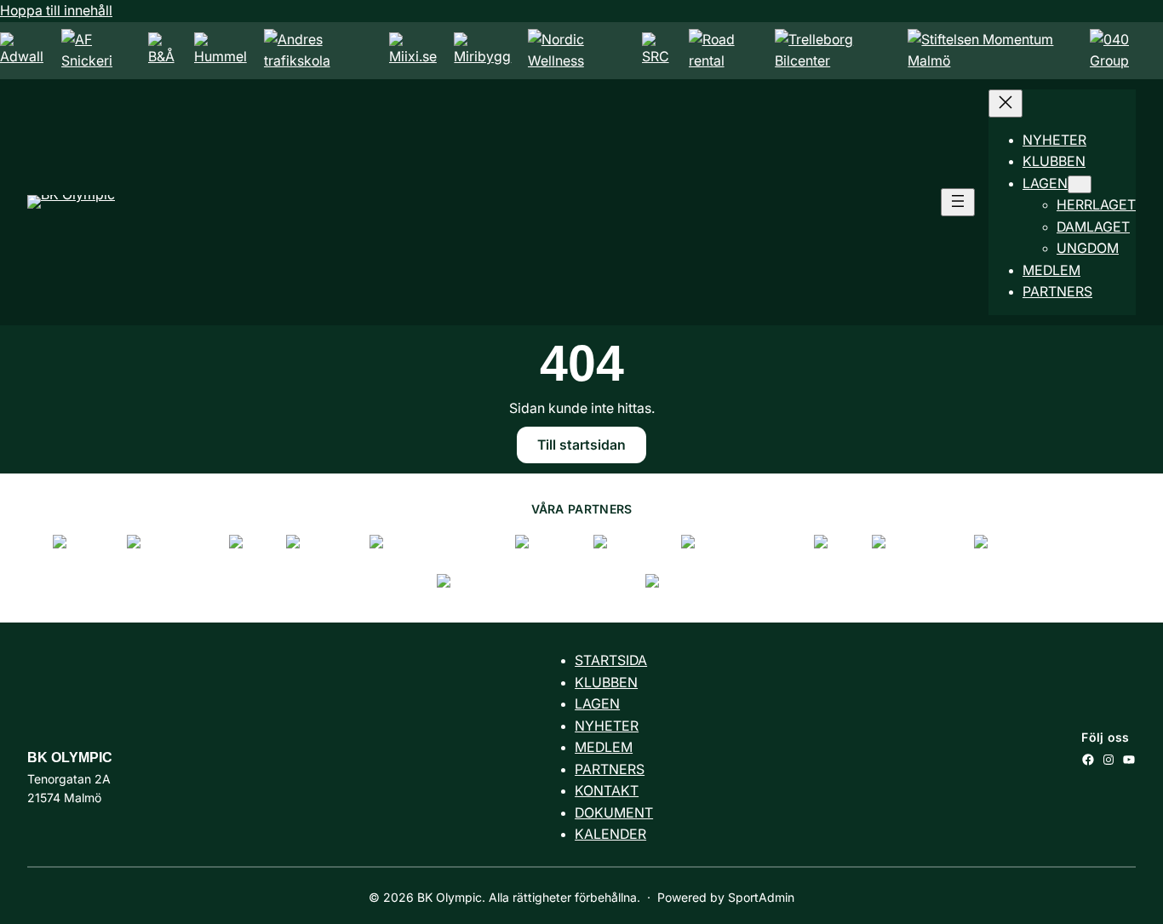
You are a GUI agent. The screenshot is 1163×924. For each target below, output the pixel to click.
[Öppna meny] (958, 202)
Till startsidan (581, 445)
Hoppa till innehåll (56, 11)
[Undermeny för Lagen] (1079, 184)
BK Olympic (69, 757)
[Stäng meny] (1005, 103)
